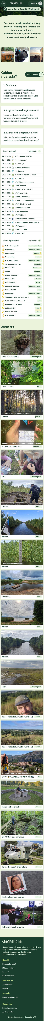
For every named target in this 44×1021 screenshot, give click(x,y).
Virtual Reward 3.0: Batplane (14, 867)
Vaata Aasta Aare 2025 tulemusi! (23, 9)
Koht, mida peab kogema (13, 927)
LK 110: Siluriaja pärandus (13, 837)
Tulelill (5, 417)
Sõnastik (5, 972)
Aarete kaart (7, 984)
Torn (4, 687)
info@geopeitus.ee (10, 997)
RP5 (4, 477)
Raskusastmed (8, 976)
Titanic (5, 507)
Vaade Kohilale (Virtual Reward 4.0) (17, 717)
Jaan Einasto (8, 387)
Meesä (5, 537)
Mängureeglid (7, 968)
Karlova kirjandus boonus (13, 897)
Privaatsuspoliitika (9, 1008)
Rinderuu (6, 597)
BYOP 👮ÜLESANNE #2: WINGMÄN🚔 (18, 777)
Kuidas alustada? (9, 964)
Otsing (5, 988)
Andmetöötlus (8, 1012)
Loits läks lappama (10, 357)
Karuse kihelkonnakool (12, 807)
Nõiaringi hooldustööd (12, 447)
